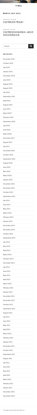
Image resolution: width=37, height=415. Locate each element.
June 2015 (6, 205)
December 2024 (9, 76)
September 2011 (9, 354)
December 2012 (9, 296)
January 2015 (7, 221)
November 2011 (9, 346)
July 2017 (6, 146)
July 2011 (6, 363)
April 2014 (6, 250)
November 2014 (9, 230)
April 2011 (6, 375)
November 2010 (9, 396)
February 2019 (8, 117)
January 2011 (7, 388)
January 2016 (7, 180)
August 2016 (7, 163)
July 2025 (6, 67)
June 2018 (6, 130)
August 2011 (7, 358)
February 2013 (8, 288)
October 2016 (8, 155)
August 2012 (7, 313)
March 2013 (7, 284)
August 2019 (7, 105)
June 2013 (6, 271)
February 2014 (8, 259)
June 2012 (6, 321)
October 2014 (8, 234)
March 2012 (7, 334)
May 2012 (6, 325)
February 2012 (8, 338)
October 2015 (8, 192)
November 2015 (9, 188)
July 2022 (6, 92)
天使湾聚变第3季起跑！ (14, 22)
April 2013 (6, 279)
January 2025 (8, 72)
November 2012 (9, 300)
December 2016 (9, 151)
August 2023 (7, 84)
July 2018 (6, 126)
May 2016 (6, 171)
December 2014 (9, 225)
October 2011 (8, 350)
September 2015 (9, 196)
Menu (20, 6)
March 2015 (7, 213)
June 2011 (6, 367)
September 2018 (9, 121)
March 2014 (7, 255)
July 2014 (6, 242)
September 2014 (9, 238)
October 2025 (8, 63)
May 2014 (6, 246)
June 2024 (6, 80)
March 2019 (7, 113)
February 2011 (8, 383)
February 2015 (8, 217)
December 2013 (9, 263)
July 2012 (6, 317)
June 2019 (6, 109)
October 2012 (8, 304)
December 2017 (9, 138)
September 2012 (9, 309)
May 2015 (6, 209)
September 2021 (9, 96)
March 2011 (7, 379)
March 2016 (7, 175)
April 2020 (6, 101)
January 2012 (7, 342)
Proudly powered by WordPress (14, 410)
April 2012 (6, 329)
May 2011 (6, 371)
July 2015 (6, 200)
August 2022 (7, 88)
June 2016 (6, 167)
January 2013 (7, 292)
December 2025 (9, 59)
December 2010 (9, 392)
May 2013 (6, 275)
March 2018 (7, 134)
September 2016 (9, 159)
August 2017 (7, 142)
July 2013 (6, 267)
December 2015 (9, 184)
